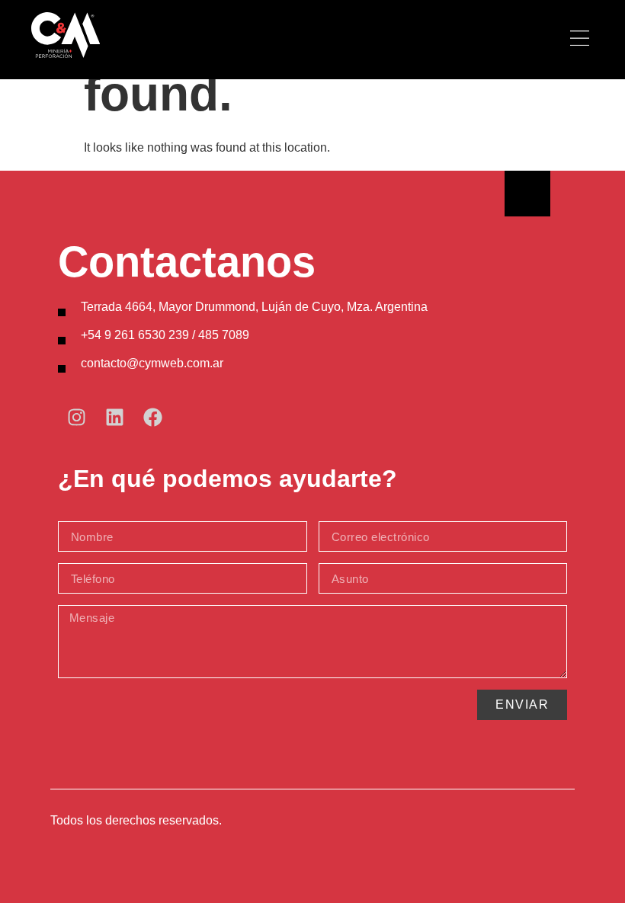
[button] (580, 39)
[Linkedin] (115, 417)
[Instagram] (77, 417)
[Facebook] (153, 417)
